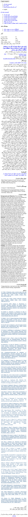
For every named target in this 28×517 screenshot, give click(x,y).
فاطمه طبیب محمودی (15, 62)
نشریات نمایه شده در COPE (10, 20)
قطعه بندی (21, 175)
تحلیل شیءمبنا (12, 173)
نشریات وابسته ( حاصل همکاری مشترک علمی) (15, 23)
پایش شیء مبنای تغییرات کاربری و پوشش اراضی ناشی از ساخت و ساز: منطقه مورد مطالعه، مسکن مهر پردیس (15, 48)
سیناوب (14, 515)
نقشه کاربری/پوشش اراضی (11, 175)
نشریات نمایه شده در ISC (10, 19)
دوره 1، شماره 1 (22, 53)
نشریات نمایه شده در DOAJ (10, 17)
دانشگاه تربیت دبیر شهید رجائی (11, 29)
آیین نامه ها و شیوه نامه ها (10, 7)
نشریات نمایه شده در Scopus (11, 16)
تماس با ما (6, 5)
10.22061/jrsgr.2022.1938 (9, 58)
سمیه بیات (23, 62)
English (5, 9)
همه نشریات (7, 14)
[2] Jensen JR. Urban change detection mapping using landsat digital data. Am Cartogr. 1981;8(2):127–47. (13, 300)
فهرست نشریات (8, 4)
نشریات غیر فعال (8, 21)
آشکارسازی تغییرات (21, 173)
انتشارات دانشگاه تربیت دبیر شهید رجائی (13, 30)
